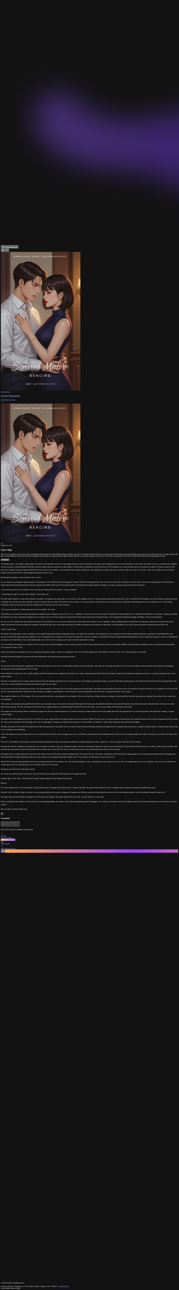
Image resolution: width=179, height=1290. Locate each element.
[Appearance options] (7, 250)
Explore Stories (10, 1235)
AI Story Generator (11, 1253)
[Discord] (89, 1225)
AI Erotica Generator (12, 1251)
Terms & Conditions (52, 23)
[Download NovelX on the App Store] (11, 871)
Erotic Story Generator (12, 1247)
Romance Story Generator (13, 1257)
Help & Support (10, 1268)
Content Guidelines (11, 1280)
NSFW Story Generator (13, 1249)
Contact (7, 1267)
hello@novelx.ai (63, 1286)
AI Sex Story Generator (13, 1245)
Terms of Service (10, 1278)
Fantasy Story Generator (13, 1255)
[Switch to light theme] (3, 250)
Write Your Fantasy (11, 1233)
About (7, 1265)
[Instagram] (89, 1048)
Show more (5, 560)
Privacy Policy (10, 1277)
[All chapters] (3, 851)
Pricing (8, 1237)
